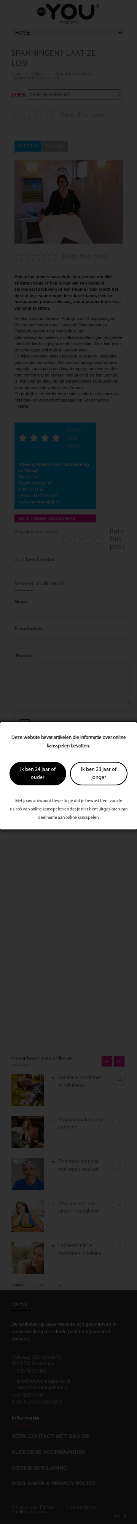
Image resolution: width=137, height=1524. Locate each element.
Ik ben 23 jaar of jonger (98, 773)
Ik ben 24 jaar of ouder (38, 773)
